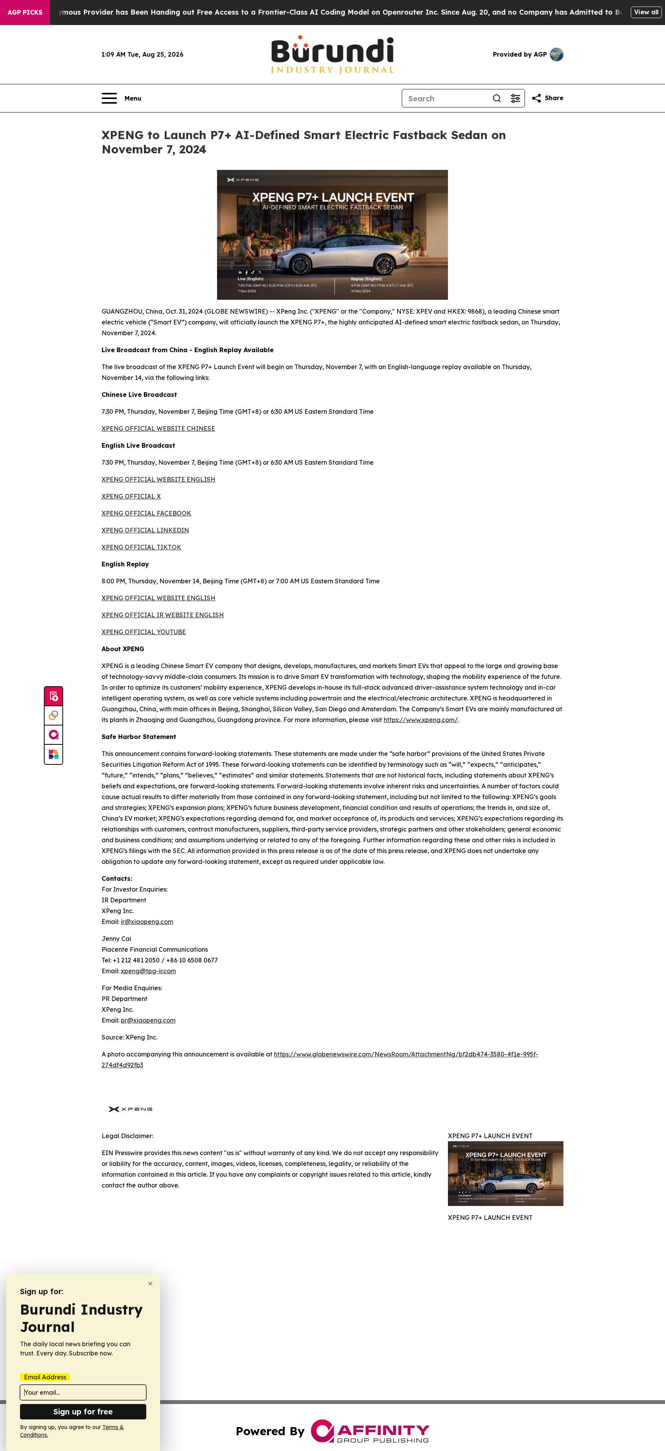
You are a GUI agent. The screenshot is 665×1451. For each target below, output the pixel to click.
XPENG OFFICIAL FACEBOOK (146, 513)
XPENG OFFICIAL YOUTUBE (144, 632)
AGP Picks (25, 12)
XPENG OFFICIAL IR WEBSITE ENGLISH (163, 615)
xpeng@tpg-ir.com (148, 971)
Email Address (45, 1377)
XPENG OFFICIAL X (131, 496)
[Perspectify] (53, 716)
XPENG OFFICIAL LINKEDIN (145, 530)
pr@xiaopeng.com (148, 1020)
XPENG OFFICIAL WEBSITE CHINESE (158, 428)
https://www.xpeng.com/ (421, 720)
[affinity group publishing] (53, 735)
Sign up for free (83, 1411)
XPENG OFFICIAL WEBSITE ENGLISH (159, 479)
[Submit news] (53, 696)
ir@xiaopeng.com (147, 921)
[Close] (150, 1283)
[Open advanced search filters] (515, 98)
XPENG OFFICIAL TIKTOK (141, 547)
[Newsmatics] (53, 754)
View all (646, 12)
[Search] (497, 98)
